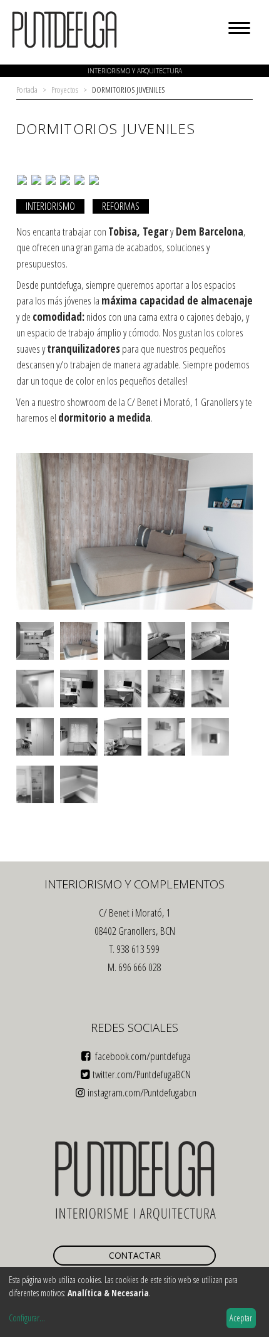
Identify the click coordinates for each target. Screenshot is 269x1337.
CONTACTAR (135, 1255)
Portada (27, 89)
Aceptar (241, 1318)
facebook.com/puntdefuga (142, 1056)
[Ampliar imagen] (134, 607)
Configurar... (27, 1318)
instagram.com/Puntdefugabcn (142, 1092)
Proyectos (64, 89)
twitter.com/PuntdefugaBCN (142, 1074)
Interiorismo (50, 206)
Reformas (121, 206)
